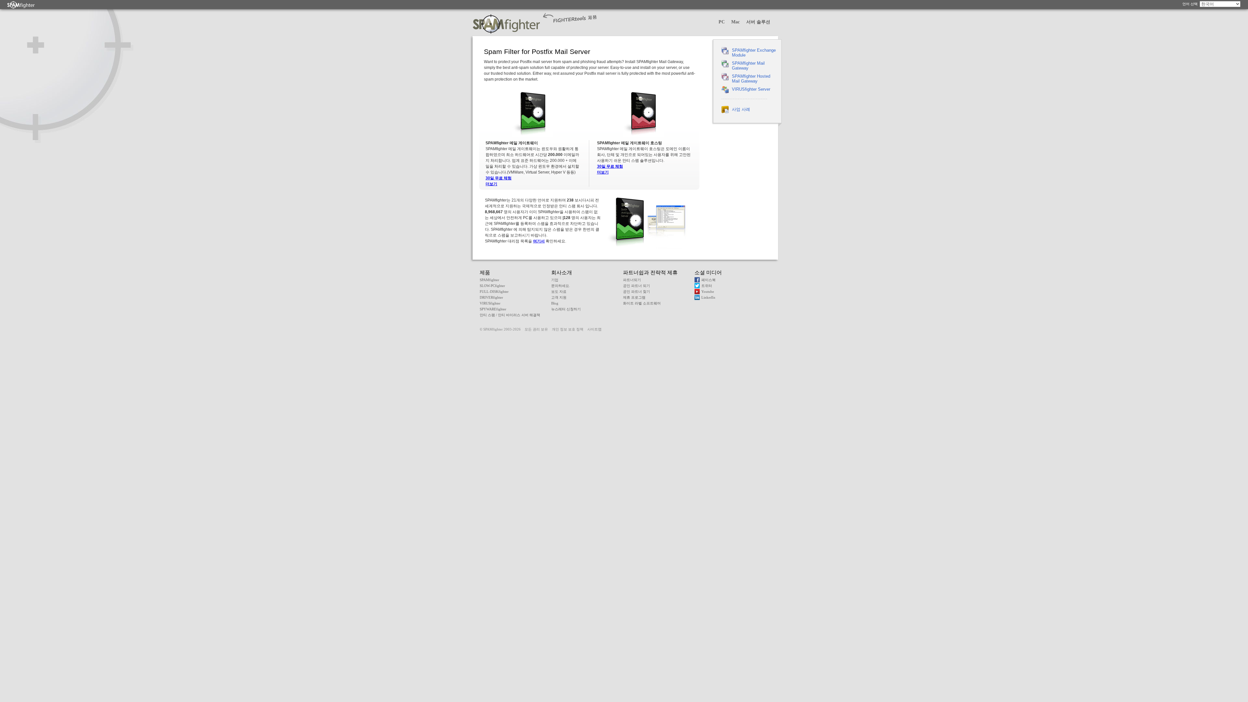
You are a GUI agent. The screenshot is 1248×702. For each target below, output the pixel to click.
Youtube (707, 291)
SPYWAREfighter (493, 309)
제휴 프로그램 (634, 297)
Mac (735, 22)
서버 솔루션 (758, 22)
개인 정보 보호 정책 (567, 329)
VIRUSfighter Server (751, 89)
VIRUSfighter (490, 303)
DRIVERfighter (491, 297)
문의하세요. (560, 286)
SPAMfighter (489, 280)
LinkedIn (708, 297)
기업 (554, 280)
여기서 (539, 241)
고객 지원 (558, 297)
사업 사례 (741, 109)
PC (722, 22)
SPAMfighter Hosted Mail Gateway (751, 79)
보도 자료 (558, 291)
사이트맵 (594, 329)
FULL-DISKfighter (494, 291)
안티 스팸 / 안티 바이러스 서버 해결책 (510, 315)
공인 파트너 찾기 (636, 291)
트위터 (706, 286)
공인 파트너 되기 (636, 286)
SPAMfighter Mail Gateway (748, 66)
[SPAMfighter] (21, 4)
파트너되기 (632, 280)
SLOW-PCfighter (492, 286)
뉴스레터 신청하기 (566, 309)
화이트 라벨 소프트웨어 (642, 303)
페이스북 (708, 280)
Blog (554, 303)
